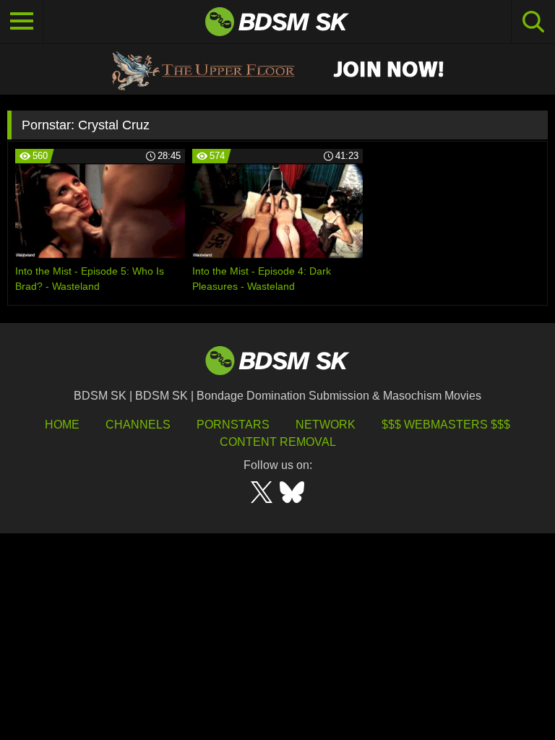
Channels (138, 424)
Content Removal (278, 442)
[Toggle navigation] (21, 21)
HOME (62, 424)
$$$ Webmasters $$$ (446, 424)
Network (326, 424)
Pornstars (233, 424)
